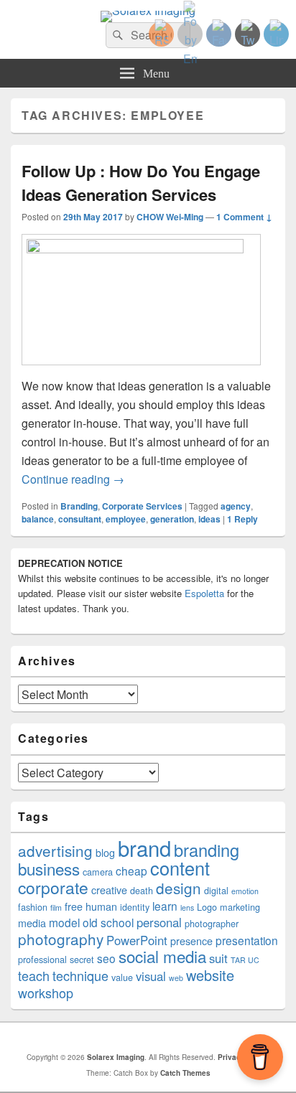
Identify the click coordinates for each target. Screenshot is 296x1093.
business (49, 868)
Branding (79, 505)
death (141, 890)
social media (162, 955)
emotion (245, 891)
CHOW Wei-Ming (170, 216)
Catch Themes (185, 1073)
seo (106, 958)
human (101, 906)
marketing (240, 907)
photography (60, 938)
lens (187, 907)
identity (134, 907)
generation (172, 518)
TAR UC (245, 959)
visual (151, 976)
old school (108, 922)
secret (82, 959)
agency (236, 505)
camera (98, 872)
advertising (55, 850)
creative (109, 890)
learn (164, 906)
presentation (247, 940)
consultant (79, 518)
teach (34, 975)
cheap (131, 870)
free (74, 906)
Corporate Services (142, 505)
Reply (242, 518)
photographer (212, 923)
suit (218, 958)
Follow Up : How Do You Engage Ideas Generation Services (141, 182)
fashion (32, 907)
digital (216, 890)
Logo (207, 907)
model (64, 922)
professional (42, 959)
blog (105, 852)
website (210, 975)
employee (126, 518)
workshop (45, 992)
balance (38, 518)
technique (80, 975)
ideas (209, 518)
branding (206, 850)
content (180, 868)
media (32, 923)
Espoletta (204, 593)
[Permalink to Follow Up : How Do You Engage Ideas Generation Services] (141, 248)
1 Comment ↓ (244, 216)
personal (159, 922)
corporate (53, 887)
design (178, 888)
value (122, 977)
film (56, 907)
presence (191, 941)
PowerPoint (136, 940)
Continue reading (73, 479)
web (176, 977)
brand (144, 847)
